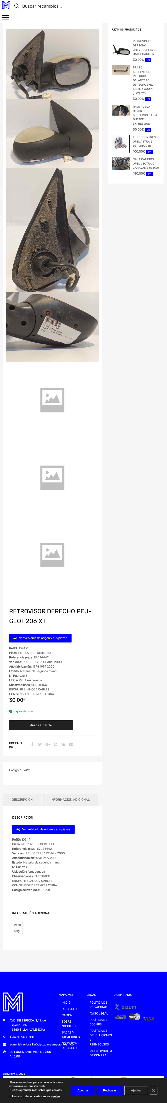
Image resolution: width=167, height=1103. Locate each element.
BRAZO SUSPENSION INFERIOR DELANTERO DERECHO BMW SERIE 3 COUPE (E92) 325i (143, 80)
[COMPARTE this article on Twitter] (39, 745)
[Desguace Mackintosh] (6, 5)
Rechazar (109, 1090)
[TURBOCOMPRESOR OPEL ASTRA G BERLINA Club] (121, 144)
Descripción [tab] (22, 800)
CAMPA (67, 1015)
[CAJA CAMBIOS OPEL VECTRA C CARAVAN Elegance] (121, 163)
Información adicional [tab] (70, 800)
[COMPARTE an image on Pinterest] (55, 745)
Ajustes (136, 1090)
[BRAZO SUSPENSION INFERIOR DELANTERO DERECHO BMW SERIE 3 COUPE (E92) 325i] (121, 70)
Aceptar (82, 1090)
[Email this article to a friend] (70, 745)
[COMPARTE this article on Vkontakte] (63, 745)
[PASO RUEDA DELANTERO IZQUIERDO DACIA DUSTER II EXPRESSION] (121, 111)
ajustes (55, 1096)
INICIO (66, 1002)
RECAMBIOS (70, 1009)
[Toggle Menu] (5, 18)
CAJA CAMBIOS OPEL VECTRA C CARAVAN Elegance (146, 163)
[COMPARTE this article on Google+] (47, 745)
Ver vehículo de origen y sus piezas (43, 638)
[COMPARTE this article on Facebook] (31, 745)
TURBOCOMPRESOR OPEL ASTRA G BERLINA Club (146, 141)
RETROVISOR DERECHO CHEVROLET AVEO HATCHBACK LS (145, 47)
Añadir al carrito (41, 725)
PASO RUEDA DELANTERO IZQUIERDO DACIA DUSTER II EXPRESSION (145, 115)
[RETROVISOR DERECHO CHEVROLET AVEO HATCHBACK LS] (121, 50)
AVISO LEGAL (99, 1013)
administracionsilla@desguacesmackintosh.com (43, 1044)
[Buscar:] (86, 6)
